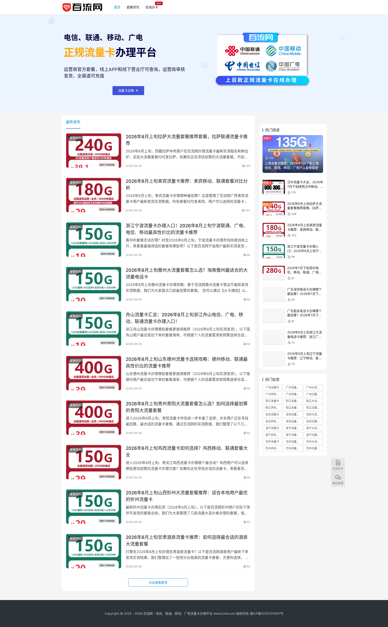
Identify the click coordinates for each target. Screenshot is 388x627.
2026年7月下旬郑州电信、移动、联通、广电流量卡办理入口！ (304, 272)
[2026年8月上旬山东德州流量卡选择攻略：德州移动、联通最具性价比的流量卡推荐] (93, 373)
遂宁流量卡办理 (294, 435)
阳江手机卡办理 (273, 407)
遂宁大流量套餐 (314, 428)
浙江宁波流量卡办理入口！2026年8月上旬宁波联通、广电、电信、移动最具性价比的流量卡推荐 (187, 229)
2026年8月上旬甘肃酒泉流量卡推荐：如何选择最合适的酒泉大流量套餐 (187, 541)
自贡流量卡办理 (294, 421)
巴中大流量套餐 (314, 441)
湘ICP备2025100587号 (266, 613)
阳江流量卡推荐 (294, 401)
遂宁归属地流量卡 (314, 435)
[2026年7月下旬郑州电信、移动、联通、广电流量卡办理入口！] (273, 273)
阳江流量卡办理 (294, 407)
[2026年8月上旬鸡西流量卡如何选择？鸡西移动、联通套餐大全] (93, 462)
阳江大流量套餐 (314, 401)
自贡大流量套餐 (314, 414)
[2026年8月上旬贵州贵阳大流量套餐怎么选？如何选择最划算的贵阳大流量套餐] (93, 417)
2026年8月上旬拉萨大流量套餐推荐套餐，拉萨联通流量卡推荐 (187, 140)
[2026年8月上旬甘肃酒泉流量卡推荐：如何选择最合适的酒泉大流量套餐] (93, 551)
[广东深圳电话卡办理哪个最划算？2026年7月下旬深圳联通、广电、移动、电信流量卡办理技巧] (273, 294)
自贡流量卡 (272, 414)
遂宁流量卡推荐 (294, 428)
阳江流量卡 (272, 401)
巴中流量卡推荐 (294, 441)
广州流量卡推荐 (294, 387)
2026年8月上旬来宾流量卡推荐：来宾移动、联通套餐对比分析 (187, 184)
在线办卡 (152, 7)
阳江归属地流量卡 (314, 407)
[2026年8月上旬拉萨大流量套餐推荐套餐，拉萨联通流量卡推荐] (93, 150)
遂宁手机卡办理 (273, 435)
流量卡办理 (126, 90)
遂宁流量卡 (272, 428)
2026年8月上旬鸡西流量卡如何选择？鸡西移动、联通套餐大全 (187, 451)
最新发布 (73, 122)
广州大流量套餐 (314, 387)
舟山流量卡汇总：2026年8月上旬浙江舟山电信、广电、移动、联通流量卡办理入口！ (184, 318)
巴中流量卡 (272, 441)
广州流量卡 (272, 387)
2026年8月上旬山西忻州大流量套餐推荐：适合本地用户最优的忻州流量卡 (187, 496)
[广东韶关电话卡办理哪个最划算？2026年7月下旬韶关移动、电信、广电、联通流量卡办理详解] (273, 316)
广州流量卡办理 (294, 394)
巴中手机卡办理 (273, 448)
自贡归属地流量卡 (314, 421)
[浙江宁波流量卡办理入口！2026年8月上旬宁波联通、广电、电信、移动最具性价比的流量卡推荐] (93, 239)
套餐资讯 (133, 7)
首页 (117, 7)
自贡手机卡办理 (273, 421)
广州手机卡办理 (273, 394)
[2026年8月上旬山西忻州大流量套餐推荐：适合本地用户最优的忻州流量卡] (93, 506)
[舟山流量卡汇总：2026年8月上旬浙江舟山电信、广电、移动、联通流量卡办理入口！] (93, 328)
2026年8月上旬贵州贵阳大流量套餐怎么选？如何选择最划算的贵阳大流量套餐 (187, 407)
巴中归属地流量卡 (314, 448)
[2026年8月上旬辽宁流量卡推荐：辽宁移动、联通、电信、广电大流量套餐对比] (273, 358)
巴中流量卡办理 (294, 448)
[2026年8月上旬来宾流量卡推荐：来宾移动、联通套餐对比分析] (93, 195)
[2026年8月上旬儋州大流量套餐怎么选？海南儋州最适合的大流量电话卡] (93, 284)
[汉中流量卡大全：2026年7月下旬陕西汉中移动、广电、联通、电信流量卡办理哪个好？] (273, 187)
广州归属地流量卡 (314, 394)
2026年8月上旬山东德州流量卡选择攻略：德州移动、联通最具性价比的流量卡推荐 (187, 362)
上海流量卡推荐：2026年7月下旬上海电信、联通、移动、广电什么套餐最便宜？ (292, 167)
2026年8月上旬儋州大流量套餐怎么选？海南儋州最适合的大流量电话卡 (187, 273)
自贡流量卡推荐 (294, 414)
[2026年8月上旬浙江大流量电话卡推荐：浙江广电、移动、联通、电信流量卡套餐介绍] (273, 337)
